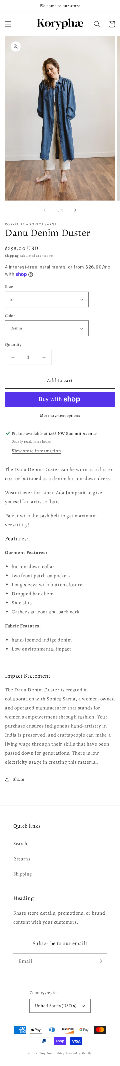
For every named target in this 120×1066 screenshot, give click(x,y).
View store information (36, 451)
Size (9, 286)
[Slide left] (45, 210)
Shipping (12, 255)
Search (20, 843)
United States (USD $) (56, 1005)
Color (10, 315)
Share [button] (18, 779)
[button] (8, 24)
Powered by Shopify (78, 1053)
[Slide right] (75, 210)
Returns (21, 859)
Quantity (13, 344)
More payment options (60, 415)
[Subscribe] (99, 961)
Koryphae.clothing (51, 1053)
